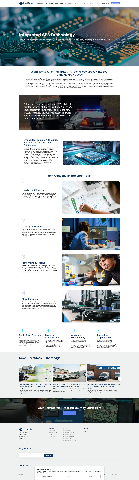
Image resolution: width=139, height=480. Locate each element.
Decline (90, 476)
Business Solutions (53, 430)
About (50, 438)
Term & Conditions (23, 432)
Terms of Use (22, 438)
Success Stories (52, 436)
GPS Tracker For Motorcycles (68, 436)
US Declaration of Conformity (25, 442)
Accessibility (21, 440)
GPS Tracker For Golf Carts (68, 434)
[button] (120, 379)
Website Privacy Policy (23, 434)
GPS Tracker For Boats (67, 438)
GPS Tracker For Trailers (67, 430)
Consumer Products (53, 432)
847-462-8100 (84, 431)
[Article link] (35, 379)
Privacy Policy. (40, 472)
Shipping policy (107, 474)
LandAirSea (24, 474)
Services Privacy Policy (24, 436)
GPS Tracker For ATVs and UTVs (69, 440)
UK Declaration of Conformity (25, 444)
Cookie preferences (116, 474)
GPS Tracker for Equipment (68, 432)
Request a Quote (115, 3)
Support (50, 434)
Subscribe (48, 455)
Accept (69, 476)
